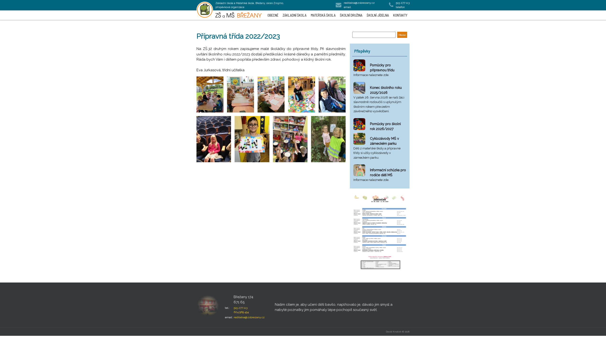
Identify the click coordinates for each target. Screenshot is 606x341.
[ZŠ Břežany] (204, 10)
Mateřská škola (323, 15)
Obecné (272, 15)
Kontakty (400, 15)
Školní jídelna (378, 15)
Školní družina (351, 15)
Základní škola (295, 15)
